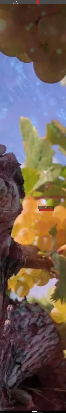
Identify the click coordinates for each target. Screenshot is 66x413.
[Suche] (53, 2)
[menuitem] (37, 2)
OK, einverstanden (34, 411)
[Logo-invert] (16, 2)
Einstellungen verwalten (39, 411)
